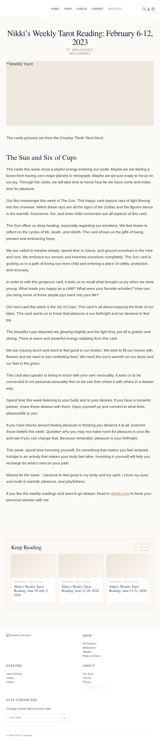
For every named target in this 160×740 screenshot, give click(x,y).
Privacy (87, 682)
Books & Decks (91, 655)
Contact (87, 677)
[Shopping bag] (153, 9)
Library (98, 8)
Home (55, 8)
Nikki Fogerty (82, 49)
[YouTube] (103, 689)
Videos (81, 8)
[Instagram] (86, 689)
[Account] (148, 9)
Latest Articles (14, 673)
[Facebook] (94, 689)
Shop (68, 8)
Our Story (88, 673)
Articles (115, 8)
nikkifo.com (120, 494)
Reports (87, 651)
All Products (90, 643)
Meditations (89, 647)
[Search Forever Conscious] (144, 9)
